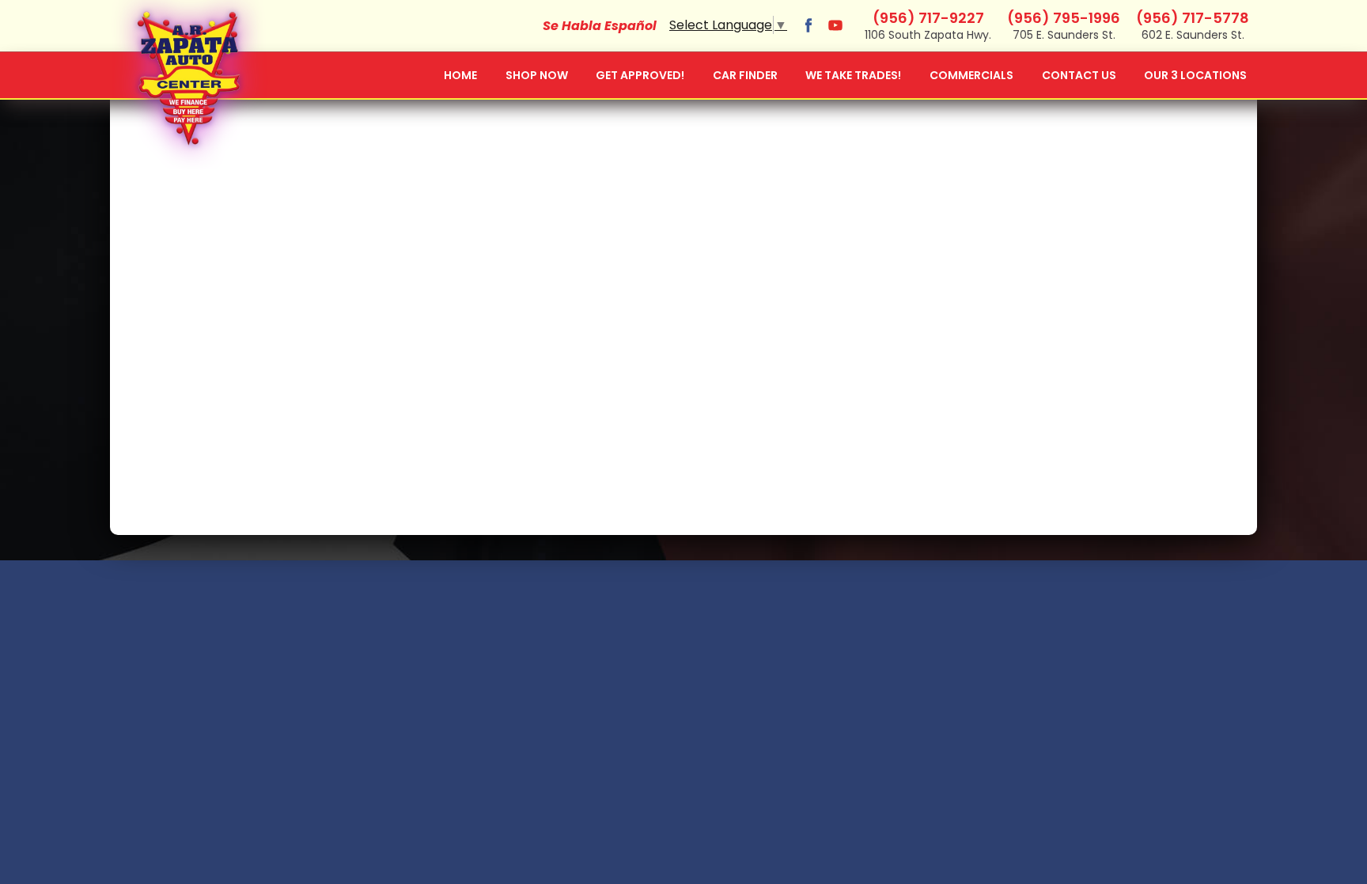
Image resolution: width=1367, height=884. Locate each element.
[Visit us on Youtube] (835, 25)
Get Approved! (640, 75)
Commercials (971, 75)
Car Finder (745, 75)
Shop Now (537, 75)
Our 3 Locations (1195, 75)
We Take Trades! (853, 75)
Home (460, 75)
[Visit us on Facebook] (808, 25)
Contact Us (1079, 75)
